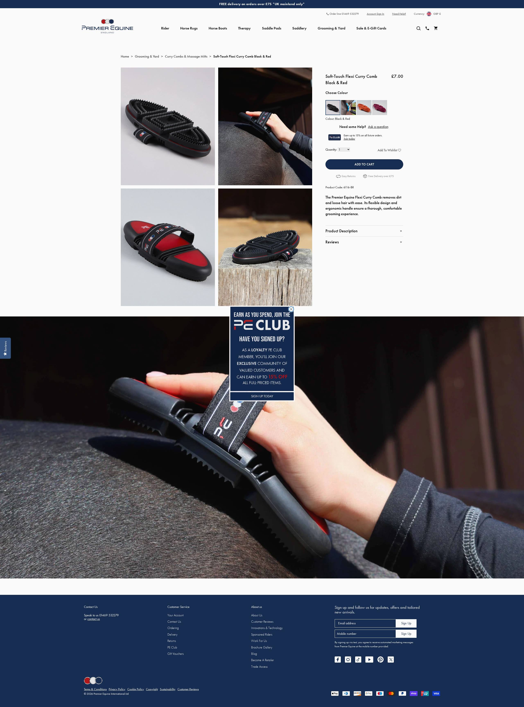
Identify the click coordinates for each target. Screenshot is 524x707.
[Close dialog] (291, 309)
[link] (262, 349)
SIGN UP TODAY (262, 396)
